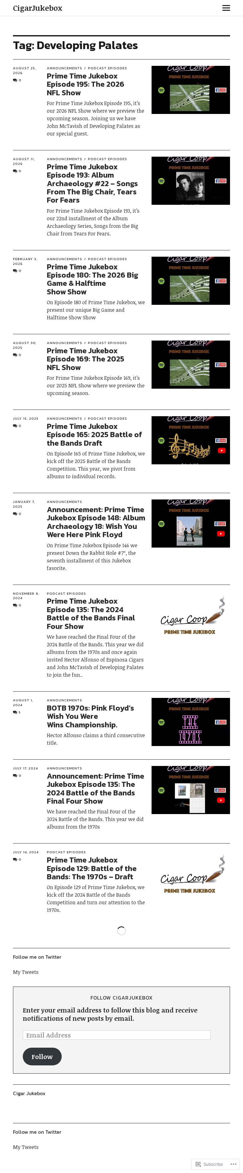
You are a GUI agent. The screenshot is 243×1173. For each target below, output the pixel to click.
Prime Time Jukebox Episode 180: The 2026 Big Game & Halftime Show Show (92, 279)
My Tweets (26, 972)
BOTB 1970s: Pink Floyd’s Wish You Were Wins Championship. (90, 716)
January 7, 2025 (24, 504)
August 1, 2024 (23, 702)
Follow (42, 1056)
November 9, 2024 (26, 596)
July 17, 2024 (25, 768)
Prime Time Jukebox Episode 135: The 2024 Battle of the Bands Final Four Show (91, 613)
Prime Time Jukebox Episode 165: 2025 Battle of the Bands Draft (94, 434)
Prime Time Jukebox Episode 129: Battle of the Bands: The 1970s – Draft (92, 868)
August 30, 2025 (24, 345)
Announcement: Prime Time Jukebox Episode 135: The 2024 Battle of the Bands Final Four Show (95, 788)
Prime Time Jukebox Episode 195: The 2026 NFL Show (85, 84)
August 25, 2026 (24, 70)
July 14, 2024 (26, 852)
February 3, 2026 (25, 261)
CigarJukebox (37, 8)
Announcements (64, 68)
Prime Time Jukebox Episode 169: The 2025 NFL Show (85, 359)
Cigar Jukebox (29, 1093)
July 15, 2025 (26, 418)
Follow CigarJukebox (121, 997)
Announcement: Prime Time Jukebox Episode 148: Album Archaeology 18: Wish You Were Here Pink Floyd (96, 522)
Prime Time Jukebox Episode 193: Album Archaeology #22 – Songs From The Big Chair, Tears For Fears (92, 183)
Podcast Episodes (107, 68)
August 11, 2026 (24, 161)
